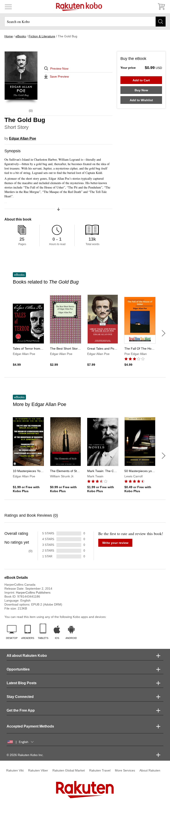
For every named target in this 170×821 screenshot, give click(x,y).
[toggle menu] (8, 6)
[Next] (164, 333)
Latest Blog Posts (22, 683)
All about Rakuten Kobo (27, 655)
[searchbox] (85, 22)
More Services (125, 770)
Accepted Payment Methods (30, 726)
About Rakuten (149, 770)
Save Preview (59, 76)
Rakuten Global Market (68, 770)
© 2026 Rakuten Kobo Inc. (25, 755)
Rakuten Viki (15, 770)
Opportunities (18, 669)
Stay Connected (20, 697)
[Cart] (161, 6)
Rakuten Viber (38, 770)
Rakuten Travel (99, 770)
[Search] (161, 22)
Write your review (115, 543)
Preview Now (59, 68)
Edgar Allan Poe (22, 138)
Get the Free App (21, 710)
